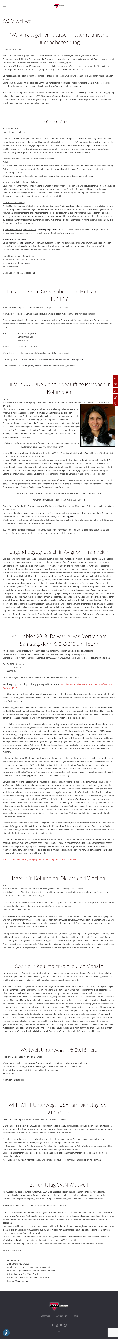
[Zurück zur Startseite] (59, 6)
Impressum (45, 1316)
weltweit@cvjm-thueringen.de (16, 263)
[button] (4, 6)
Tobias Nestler (21, 1281)
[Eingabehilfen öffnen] (6, 1332)
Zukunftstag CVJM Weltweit (59, 1184)
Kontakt (89, 176)
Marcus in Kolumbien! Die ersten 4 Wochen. (59, 878)
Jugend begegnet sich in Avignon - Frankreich (59, 551)
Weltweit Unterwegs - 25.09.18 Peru (59, 1049)
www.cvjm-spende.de (47, 229)
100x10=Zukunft (59, 121)
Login (75, 1316)
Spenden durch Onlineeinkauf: (16, 239)
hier (22, 1250)
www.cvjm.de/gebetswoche (33, 365)
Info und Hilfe (26, 242)
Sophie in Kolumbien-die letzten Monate (59, 965)
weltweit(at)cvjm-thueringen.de (69, 359)
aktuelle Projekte (14, 223)
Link (62, 242)
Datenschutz (61, 1316)
